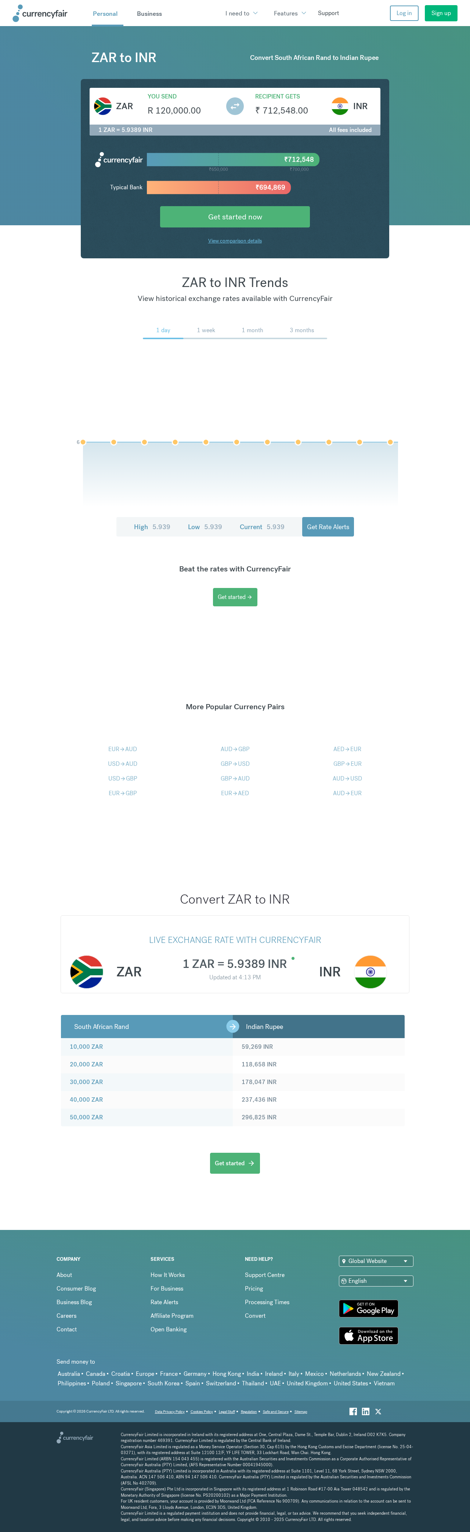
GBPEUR (347, 764)
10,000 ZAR (86, 1047)
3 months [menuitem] (302, 330)
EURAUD (122, 749)
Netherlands (345, 1374)
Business (149, 14)
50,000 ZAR (86, 1117)
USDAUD (122, 764)
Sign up (441, 13)
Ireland (274, 1374)
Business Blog (74, 1302)
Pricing (254, 1288)
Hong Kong (227, 1374)
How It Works (168, 1275)
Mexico (314, 1374)
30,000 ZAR (86, 1082)
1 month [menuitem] (252, 330)
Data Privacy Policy (170, 1411)
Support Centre (265, 1275)
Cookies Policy (202, 1411)
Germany (195, 1374)
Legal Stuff (227, 1411)
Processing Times (267, 1302)
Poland (101, 1383)
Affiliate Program (172, 1316)
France (169, 1374)
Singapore (129, 1383)
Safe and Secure (276, 1411)
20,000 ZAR (86, 1064)
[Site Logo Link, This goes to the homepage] (49, 13)
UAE (275, 1383)
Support (328, 13)
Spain (192, 1383)
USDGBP (122, 778)
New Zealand (384, 1374)
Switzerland (221, 1383)
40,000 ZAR (86, 1100)
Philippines (72, 1383)
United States (351, 1383)
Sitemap (300, 1411)
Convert (255, 1316)
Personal (105, 14)
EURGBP (123, 793)
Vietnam (384, 1383)
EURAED (235, 793)
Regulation (249, 1411)
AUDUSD (347, 778)
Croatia (120, 1374)
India (253, 1374)
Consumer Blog (76, 1288)
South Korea (164, 1383)
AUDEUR (347, 793)
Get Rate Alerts (328, 527)
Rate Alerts (164, 1302)
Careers (66, 1316)
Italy (294, 1374)
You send (162, 96)
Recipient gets (277, 96)
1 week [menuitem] (206, 330)
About (64, 1275)
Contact (67, 1329)
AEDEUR (347, 749)
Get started (235, 597)
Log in (404, 13)
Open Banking (169, 1329)
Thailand (253, 1383)
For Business (167, 1288)
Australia (69, 1374)
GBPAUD (235, 778)
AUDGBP (235, 749)
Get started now (235, 217)
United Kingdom (307, 1383)
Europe (145, 1374)
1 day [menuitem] (163, 330)
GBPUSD (235, 764)
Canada (95, 1374)
